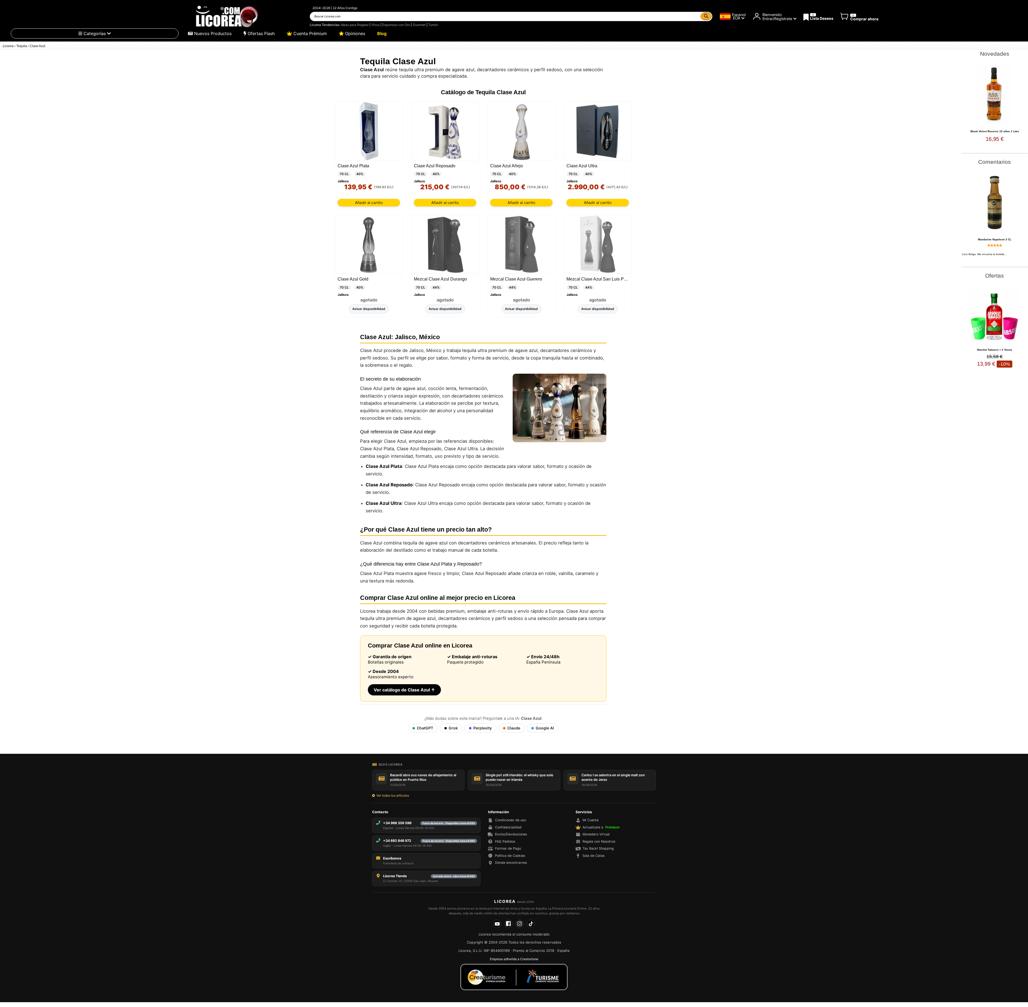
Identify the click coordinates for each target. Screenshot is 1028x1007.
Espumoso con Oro (396, 25)
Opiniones (354, 33)
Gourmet (419, 25)
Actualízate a (601, 827)
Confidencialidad (508, 827)
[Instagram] (519, 923)
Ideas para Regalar (355, 25)
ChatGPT (425, 728)
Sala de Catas (594, 856)
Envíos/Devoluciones (511, 834)
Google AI (545, 728)
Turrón (433, 25)
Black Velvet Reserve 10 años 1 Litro (994, 131)
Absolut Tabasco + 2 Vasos (994, 349)
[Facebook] (508, 923)
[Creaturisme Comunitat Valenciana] (514, 977)
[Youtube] (497, 923)
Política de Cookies (510, 856)
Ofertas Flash (260, 33)
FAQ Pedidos (505, 841)
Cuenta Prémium (309, 33)
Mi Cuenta (591, 820)
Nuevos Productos (212, 33)
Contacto (380, 812)
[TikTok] (531, 923)
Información (498, 812)
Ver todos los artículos (392, 795)
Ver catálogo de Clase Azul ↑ (404, 689)
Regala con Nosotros (599, 841)
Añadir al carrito (369, 202)
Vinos (375, 25)
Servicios (584, 812)
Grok (453, 728)
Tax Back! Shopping (598, 848)
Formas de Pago (508, 848)
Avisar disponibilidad (368, 309)
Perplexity (482, 728)
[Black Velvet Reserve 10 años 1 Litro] (994, 94)
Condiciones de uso (510, 820)
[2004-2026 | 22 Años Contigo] (226, 16)
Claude (513, 728)
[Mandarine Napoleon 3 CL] (994, 202)
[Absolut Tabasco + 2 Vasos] (994, 316)
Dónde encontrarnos (511, 863)
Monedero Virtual (596, 834)
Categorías (94, 33)
